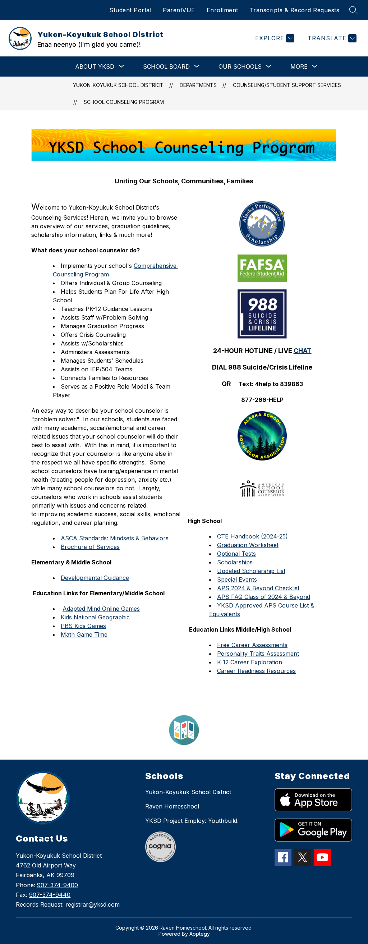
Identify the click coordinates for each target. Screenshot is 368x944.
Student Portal (130, 10)
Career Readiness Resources (256, 670)
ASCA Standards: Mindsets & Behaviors (115, 538)
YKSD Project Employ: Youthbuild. (192, 820)
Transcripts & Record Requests (295, 10)
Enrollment (222, 10)
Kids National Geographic (95, 617)
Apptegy (199, 934)
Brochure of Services (90, 546)
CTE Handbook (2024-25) (252, 536)
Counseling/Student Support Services (287, 85)
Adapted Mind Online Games (101, 608)
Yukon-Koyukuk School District (118, 85)
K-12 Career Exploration (249, 662)
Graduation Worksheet (248, 545)
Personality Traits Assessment (258, 653)
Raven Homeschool (172, 806)
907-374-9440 (49, 894)
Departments (198, 85)
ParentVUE (179, 10)
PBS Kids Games (83, 625)
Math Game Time (84, 634)
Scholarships (235, 562)
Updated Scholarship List (251, 570)
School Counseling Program (124, 102)
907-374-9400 (57, 885)
